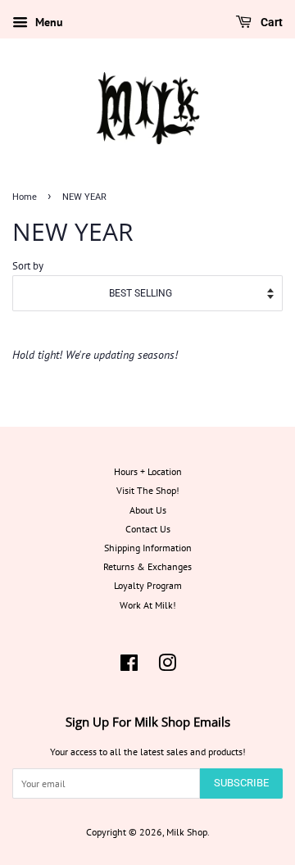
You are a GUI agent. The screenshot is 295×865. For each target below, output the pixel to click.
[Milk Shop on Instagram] (167, 666)
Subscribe (241, 783)
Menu (47, 22)
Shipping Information (148, 547)
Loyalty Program (148, 585)
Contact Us (147, 529)
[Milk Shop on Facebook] (129, 666)
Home (24, 197)
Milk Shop (186, 832)
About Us (147, 510)
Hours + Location (148, 471)
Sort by (27, 265)
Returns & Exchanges (147, 566)
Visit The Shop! (147, 490)
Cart (270, 22)
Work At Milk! (148, 605)
